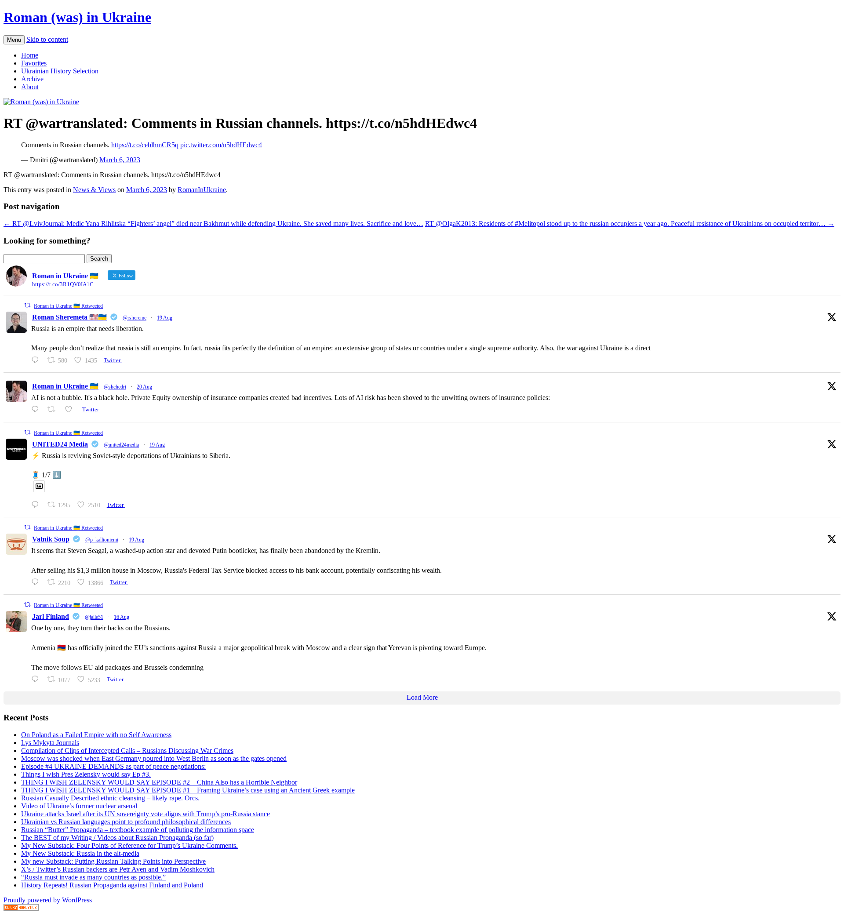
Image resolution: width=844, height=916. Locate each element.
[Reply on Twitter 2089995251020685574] (37, 582)
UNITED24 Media (60, 444)
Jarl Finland (50, 616)
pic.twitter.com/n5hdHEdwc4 (221, 145)
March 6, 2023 (119, 160)
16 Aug (121, 617)
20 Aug (144, 387)
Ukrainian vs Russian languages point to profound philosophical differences (126, 821)
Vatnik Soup (50, 539)
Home (29, 55)
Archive (32, 79)
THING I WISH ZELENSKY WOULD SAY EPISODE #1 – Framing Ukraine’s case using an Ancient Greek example (188, 790)
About (30, 87)
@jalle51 (94, 617)
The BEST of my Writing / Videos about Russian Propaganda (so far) (117, 837)
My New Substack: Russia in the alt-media (80, 853)
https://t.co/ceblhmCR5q (144, 145)
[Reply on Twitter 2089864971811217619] (37, 504)
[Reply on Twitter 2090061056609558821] (37, 360)
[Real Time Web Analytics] (21, 908)
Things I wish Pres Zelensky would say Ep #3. (86, 774)
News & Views (94, 189)
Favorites (34, 63)
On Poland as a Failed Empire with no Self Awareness (96, 734)
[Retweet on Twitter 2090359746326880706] (54, 409)
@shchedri (115, 387)
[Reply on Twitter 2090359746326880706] (37, 409)
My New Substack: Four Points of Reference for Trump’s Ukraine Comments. (129, 845)
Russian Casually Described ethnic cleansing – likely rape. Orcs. (110, 798)
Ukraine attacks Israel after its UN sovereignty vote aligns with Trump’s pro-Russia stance (145, 814)
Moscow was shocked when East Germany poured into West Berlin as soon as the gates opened (154, 758)
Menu (14, 39)
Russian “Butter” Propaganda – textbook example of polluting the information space (137, 829)
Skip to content (47, 39)
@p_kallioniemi (101, 540)
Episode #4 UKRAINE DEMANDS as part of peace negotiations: (113, 766)
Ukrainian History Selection (59, 71)
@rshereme (134, 318)
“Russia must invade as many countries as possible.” (93, 877)
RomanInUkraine (202, 189)
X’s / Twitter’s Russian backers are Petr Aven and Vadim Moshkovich (118, 869)
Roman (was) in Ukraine (77, 17)
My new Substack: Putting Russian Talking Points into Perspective (113, 861)
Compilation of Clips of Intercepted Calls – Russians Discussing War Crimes (127, 750)
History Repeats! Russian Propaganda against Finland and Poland (112, 885)
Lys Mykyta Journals (50, 742)
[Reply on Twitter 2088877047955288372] (37, 679)
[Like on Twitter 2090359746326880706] (71, 409)
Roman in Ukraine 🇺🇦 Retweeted (68, 306)
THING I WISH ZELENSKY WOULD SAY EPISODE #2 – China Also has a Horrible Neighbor (159, 782)
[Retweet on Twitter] (27, 305)
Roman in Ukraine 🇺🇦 (65, 386)
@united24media (121, 445)
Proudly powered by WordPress (48, 900)
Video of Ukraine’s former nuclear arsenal (79, 806)
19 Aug (164, 318)
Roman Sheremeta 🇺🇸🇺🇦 (69, 317)
